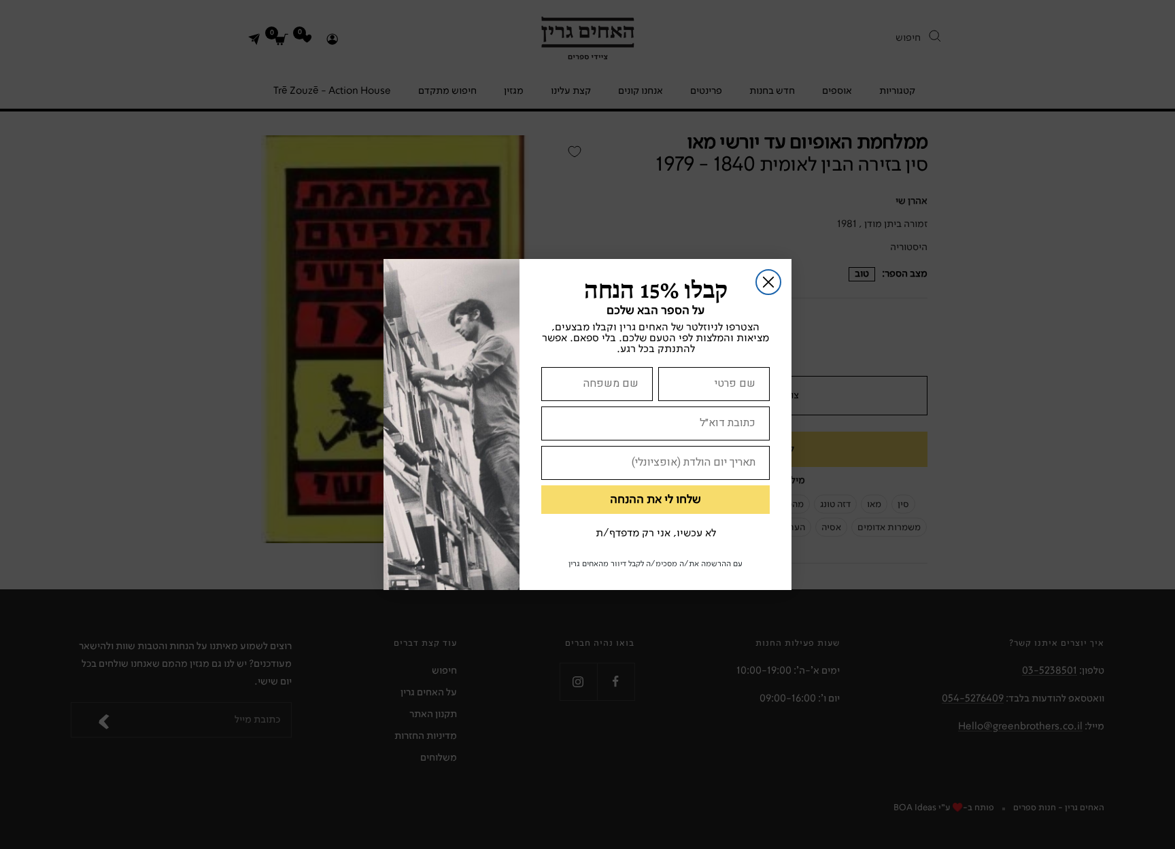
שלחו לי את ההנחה (655, 499)
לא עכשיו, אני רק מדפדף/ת (656, 533)
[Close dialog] (768, 282)
